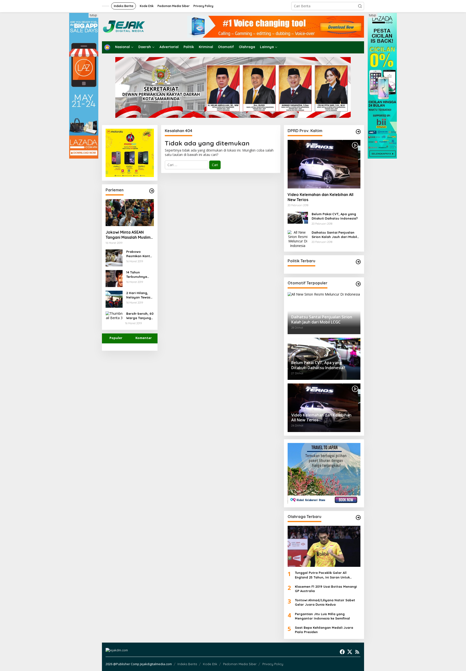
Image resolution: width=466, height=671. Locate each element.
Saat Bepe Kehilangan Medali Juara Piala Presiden (324, 630)
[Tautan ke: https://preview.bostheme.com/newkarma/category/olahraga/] (358, 517)
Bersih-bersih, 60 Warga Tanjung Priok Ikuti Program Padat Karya (140, 316)
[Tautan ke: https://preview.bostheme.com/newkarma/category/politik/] (358, 262)
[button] (360, 6)
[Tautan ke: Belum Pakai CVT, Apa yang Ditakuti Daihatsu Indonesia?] (298, 217)
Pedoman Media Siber (240, 664)
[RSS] (357, 652)
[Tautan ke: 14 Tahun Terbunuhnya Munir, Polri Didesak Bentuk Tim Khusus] (114, 278)
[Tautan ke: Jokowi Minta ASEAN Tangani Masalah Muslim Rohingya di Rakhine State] (130, 212)
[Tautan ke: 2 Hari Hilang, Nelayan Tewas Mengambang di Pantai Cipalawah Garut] (114, 299)
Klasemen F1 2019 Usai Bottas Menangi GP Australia (326, 589)
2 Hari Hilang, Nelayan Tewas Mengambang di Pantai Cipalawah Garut (140, 295)
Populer (115, 338)
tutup (93, 15)
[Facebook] (342, 652)
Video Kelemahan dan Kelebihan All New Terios (320, 197)
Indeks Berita (187, 664)
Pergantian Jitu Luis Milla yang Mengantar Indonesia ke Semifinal (322, 616)
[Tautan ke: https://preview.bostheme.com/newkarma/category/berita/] (152, 191)
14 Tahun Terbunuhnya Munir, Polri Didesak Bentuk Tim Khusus (138, 274)
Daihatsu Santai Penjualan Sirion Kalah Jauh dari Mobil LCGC (334, 234)
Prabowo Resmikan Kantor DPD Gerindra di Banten (140, 254)
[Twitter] (350, 652)
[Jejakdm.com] (138, 26)
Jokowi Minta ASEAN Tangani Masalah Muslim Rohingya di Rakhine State (128, 235)
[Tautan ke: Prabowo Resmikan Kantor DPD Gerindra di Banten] (114, 257)
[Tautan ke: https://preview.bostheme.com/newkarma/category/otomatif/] (358, 132)
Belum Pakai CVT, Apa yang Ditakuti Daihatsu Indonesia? (335, 216)
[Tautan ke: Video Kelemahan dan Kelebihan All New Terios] (324, 164)
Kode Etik (210, 664)
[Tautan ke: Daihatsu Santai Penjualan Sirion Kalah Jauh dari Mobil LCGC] (298, 238)
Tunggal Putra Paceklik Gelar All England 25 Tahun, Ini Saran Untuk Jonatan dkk (322, 575)
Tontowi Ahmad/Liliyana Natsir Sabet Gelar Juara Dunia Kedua (325, 602)
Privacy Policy (272, 664)
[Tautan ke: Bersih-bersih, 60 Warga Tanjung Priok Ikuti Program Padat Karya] (114, 315)
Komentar (143, 338)
